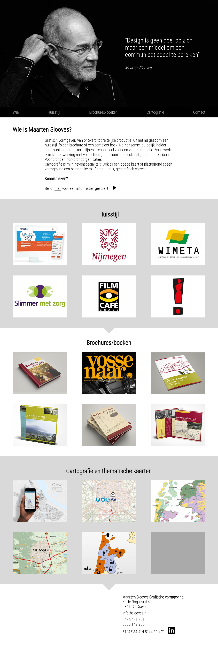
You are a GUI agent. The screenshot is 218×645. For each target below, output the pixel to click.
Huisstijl (54, 112)
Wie (16, 112)
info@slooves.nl (134, 613)
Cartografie (155, 112)
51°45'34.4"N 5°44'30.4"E (143, 631)
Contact (199, 112)
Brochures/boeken (103, 112)
